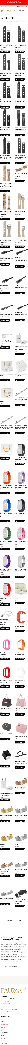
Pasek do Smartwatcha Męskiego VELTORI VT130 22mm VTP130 (5, 101)
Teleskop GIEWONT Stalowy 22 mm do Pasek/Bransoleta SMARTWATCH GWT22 (21, 427)
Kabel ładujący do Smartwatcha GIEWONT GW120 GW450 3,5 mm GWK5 (21, 761)
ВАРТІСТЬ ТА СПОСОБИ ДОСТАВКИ (9, 1009)
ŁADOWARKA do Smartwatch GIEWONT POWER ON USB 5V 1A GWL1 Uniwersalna (6, 794)
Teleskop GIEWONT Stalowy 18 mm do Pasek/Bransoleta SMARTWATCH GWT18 (21, 399)
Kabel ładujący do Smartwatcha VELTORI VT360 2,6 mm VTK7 (6, 258)
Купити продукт (5, 51)
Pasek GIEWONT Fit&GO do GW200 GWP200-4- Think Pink (20, 543)
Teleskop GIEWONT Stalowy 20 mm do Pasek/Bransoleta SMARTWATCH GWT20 (6, 427)
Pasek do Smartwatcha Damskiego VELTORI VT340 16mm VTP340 (21, 213)
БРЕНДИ (3, 1038)
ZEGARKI (3, 1027)
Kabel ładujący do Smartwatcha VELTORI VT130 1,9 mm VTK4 (21, 287)
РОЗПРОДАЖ (4, 1024)
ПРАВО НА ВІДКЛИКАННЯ (6, 1011)
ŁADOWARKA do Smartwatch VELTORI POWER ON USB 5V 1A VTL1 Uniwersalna (21, 348)
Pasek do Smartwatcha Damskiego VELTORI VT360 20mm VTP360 (21, 241)
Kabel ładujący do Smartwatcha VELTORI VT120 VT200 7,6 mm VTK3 (6, 314)
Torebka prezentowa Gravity (6, 454)
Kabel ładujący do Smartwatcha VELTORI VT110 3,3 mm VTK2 (21, 314)
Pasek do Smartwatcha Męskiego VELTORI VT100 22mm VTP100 (20, 157)
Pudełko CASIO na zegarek (6, 762)
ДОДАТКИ (3, 1030)
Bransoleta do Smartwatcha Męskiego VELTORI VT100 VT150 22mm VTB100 (21, 129)
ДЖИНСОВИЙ (4, 1032)
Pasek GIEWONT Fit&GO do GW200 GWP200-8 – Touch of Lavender (21, 487)
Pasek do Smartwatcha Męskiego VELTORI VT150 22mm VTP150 (5, 73)
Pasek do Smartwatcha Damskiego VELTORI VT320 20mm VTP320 (6, 241)
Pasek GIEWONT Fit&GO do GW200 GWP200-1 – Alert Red (6, 599)
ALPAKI (3, 1040)
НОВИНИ (3, 1019)
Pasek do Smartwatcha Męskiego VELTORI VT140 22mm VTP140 (20, 73)
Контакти (3, 1012)
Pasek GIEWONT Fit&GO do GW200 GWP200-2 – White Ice (20, 571)
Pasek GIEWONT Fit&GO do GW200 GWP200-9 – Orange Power (6, 487)
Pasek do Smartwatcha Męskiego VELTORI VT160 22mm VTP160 (20, 46)
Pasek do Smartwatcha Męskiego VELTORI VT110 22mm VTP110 (5, 129)
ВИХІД (2, 1035)
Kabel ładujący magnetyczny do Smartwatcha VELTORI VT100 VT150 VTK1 (6, 342)
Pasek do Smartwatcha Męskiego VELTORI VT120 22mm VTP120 (20, 101)
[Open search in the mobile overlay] (14, 10)
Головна (3, 14)
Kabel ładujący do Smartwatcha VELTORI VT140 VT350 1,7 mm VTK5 (6, 287)
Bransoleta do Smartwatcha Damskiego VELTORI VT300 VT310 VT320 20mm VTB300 (6, 185)
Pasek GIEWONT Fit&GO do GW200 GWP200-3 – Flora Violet (6, 571)
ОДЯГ (2, 1021)
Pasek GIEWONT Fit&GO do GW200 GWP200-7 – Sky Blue (6, 515)
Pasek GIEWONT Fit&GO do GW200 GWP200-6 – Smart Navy (21, 515)
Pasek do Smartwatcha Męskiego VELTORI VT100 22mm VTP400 (6, 157)
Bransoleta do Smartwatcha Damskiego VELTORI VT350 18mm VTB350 (6, 213)
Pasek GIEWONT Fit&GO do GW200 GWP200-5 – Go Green (6, 543)
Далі (20, 920)
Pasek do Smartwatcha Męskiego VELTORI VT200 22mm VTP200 (6, 46)
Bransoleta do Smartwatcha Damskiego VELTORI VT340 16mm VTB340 (21, 175)
